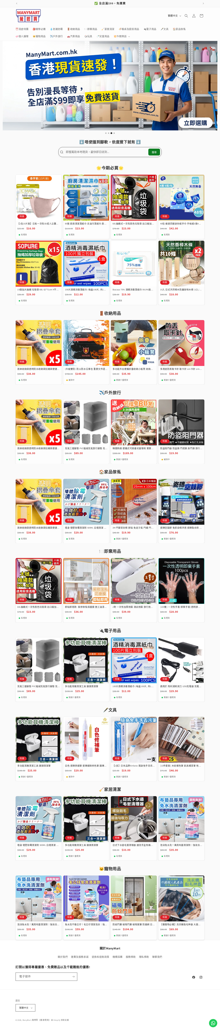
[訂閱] (73, 976)
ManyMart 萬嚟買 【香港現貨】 (37, 1020)
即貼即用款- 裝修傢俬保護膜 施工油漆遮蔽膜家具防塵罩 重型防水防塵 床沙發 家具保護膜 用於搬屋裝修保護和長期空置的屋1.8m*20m (86, 607)
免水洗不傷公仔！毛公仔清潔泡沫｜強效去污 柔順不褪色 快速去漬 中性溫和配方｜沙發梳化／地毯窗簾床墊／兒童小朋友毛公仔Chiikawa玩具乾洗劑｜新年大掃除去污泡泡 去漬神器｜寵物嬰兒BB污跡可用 (86, 924)
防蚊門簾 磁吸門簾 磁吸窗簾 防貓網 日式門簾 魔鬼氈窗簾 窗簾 (134, 924)
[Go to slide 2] (108, 133)
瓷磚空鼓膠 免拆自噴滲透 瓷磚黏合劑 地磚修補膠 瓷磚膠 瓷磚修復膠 (181, 527)
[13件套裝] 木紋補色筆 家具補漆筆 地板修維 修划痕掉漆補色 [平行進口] (180, 765)
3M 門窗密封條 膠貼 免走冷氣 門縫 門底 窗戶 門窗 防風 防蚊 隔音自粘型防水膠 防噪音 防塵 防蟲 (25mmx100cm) (133, 527)
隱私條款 (144, 956)
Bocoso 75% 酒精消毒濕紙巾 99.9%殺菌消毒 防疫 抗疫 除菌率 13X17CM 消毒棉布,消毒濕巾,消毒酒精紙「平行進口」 (133, 289)
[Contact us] (213, 1023)
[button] (121, 36)
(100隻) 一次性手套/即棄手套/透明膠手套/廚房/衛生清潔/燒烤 (180, 607)
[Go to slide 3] (111, 133)
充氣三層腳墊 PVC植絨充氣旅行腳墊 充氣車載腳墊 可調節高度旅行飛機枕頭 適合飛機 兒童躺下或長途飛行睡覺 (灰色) (85, 448)
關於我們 (63, 956)
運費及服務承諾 (80, 956)
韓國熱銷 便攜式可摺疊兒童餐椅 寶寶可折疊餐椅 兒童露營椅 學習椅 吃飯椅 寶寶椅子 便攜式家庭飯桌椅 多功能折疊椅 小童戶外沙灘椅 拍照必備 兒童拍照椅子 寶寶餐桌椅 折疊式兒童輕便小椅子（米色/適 (134, 448)
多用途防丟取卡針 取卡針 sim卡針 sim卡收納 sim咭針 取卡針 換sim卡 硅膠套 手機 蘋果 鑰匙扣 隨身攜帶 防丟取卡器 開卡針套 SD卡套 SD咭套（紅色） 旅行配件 (181, 369)
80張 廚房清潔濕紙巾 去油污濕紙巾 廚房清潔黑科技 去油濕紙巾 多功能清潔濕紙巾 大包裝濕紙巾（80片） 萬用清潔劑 (86, 223)
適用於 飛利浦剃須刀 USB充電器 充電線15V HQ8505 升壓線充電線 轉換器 (180, 686)
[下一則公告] (203, 3)
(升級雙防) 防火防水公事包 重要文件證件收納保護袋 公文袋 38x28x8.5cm (85, 369)
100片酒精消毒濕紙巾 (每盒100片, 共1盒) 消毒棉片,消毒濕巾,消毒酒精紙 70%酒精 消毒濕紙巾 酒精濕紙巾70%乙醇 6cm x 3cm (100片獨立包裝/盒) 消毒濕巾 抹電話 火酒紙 (86, 289)
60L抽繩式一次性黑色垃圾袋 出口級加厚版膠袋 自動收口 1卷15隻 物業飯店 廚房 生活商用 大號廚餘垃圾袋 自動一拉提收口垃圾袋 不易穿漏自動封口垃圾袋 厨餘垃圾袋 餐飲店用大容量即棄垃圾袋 (133, 223)
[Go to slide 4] (114, 133)
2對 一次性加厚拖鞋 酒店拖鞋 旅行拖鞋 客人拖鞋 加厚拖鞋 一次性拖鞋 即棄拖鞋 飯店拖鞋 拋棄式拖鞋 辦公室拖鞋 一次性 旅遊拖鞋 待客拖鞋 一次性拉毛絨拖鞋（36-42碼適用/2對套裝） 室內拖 (133, 607)
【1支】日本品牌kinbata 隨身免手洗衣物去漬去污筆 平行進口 (134, 765)
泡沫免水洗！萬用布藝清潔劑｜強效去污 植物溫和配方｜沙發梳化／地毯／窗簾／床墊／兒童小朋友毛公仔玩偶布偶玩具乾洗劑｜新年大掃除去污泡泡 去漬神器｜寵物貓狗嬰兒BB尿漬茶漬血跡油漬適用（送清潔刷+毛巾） (181, 845)
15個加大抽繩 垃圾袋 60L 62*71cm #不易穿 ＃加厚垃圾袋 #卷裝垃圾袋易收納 (38, 289)
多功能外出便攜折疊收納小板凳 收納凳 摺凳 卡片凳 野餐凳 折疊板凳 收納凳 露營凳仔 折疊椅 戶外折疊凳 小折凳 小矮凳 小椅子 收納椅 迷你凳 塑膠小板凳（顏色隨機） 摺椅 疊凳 (134, 369)
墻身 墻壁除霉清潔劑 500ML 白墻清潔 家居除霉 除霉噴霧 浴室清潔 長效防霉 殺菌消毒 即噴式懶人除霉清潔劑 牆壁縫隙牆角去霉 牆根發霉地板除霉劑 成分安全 (86, 527)
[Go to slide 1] (106, 133)
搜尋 (154, 152)
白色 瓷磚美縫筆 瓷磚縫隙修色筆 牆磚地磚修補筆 (86, 765)
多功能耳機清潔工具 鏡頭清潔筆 (81, 686)
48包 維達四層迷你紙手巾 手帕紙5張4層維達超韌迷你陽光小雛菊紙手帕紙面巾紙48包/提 (181, 223)
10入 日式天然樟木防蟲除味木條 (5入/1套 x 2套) (180, 289)
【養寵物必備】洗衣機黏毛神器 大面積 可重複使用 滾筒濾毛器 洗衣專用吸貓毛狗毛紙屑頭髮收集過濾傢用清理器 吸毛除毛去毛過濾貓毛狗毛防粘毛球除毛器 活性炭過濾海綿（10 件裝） (180, 924)
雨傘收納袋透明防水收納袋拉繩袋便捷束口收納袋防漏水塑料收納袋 (38, 369)
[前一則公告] (16, 3)
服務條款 (131, 956)
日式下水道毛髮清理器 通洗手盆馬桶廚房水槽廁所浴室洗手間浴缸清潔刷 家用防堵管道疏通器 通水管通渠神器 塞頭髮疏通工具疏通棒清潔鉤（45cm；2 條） (133, 845)
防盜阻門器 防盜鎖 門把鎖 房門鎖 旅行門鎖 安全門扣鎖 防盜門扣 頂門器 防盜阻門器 (181, 448)
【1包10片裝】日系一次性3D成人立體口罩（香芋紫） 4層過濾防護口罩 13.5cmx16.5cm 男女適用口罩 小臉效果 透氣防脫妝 (37, 223)
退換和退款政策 (100, 956)
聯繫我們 (157, 956)
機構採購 (118, 956)
